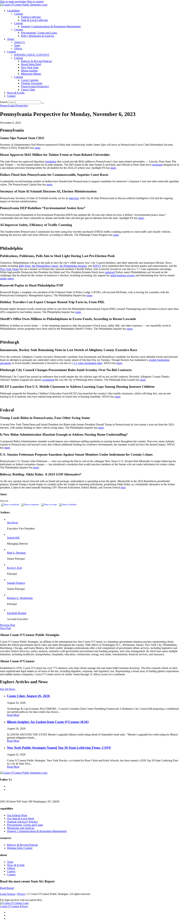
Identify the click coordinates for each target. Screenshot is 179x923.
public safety (7, 278)
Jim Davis (12, 522)
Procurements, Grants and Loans (39, 32)
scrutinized (48, 379)
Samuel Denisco (16, 582)
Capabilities (13, 10)
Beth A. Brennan (16, 552)
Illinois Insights (29, 70)
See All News (7, 689)
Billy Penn (25, 265)
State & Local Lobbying (34, 20)
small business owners (122, 275)
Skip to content (35, 1)
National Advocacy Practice (22, 821)
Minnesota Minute (31, 73)
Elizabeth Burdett (16, 613)
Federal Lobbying (31, 16)
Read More (13, 715)
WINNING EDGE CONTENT (31, 54)
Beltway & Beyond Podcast (36, 61)
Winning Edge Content (19, 848)
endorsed (110, 272)
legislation (50, 161)
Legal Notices (7, 893)
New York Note (29, 67)
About (10, 39)
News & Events (15, 92)
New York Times (9, 269)
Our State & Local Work (20, 818)
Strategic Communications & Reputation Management (51, 26)
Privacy (21, 893)
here (123, 487)
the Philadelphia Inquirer (73, 265)
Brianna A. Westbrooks (20, 598)
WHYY (97, 265)
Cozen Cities (28, 89)
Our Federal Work (17, 815)
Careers (11, 871)
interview (74, 198)
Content (11, 51)
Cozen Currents (29, 80)
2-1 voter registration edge (87, 363)
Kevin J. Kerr (14, 567)
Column (18, 13)
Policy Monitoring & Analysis (37, 35)
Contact (11, 95)
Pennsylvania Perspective (35, 86)
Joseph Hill (13, 537)
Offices (18, 48)
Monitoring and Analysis (20, 828)
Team (17, 45)
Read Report (7, 888)
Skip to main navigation (13, 1)
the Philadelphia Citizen (45, 265)
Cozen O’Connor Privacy (14, 906)
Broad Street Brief (31, 64)
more (37, 147)
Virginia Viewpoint (31, 83)
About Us (19, 42)
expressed (157, 164)
